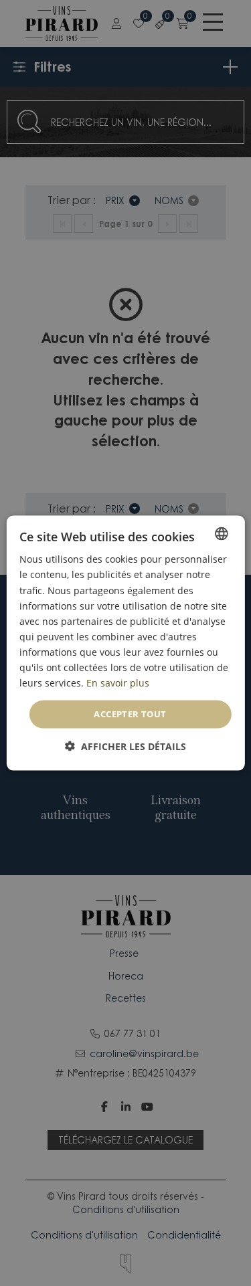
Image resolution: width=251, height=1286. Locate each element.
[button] (125, 745)
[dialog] (125, 643)
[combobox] (221, 534)
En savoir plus (117, 682)
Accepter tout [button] (130, 714)
